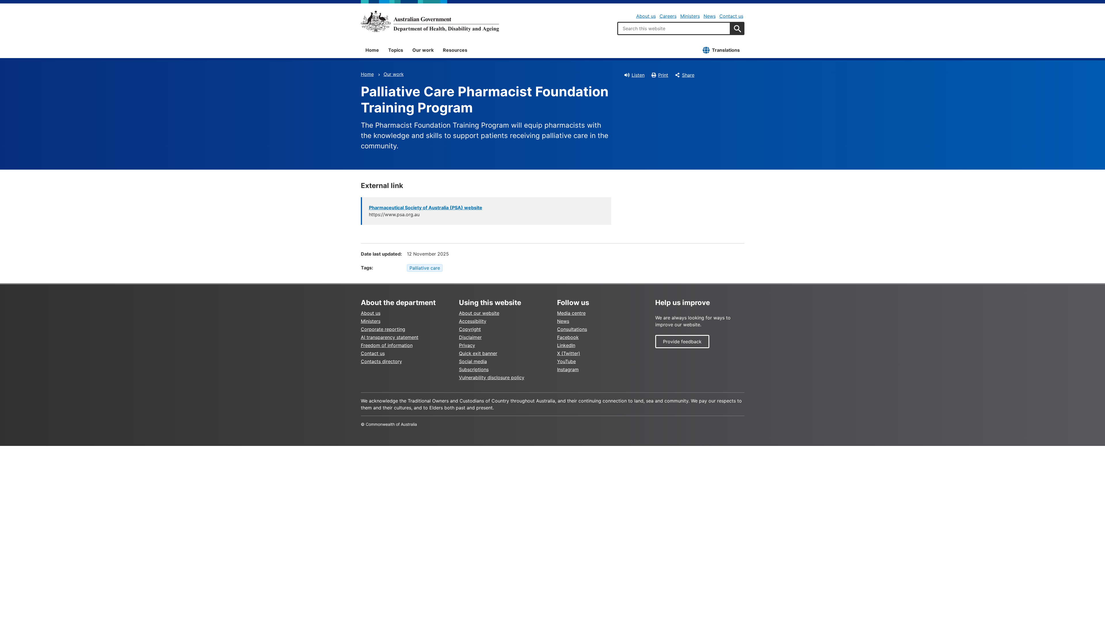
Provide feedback (682, 341)
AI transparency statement (389, 337)
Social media (473, 361)
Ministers (690, 16)
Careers (668, 16)
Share (688, 75)
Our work (423, 50)
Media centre (571, 313)
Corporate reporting (383, 329)
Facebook (568, 337)
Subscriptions (474, 369)
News (710, 16)
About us (646, 16)
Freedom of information (387, 345)
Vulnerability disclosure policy (491, 377)
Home (372, 50)
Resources (455, 50)
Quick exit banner (478, 353)
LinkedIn (566, 345)
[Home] (430, 21)
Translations (726, 50)
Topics (395, 50)
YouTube (566, 361)
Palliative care (424, 268)
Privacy (467, 345)
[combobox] (674, 28)
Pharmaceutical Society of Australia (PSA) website (425, 207)
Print (663, 75)
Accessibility (472, 321)
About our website (479, 313)
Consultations (572, 329)
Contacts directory (381, 361)
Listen (638, 75)
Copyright (470, 329)
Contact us (731, 16)
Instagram (568, 369)
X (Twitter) (568, 353)
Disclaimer (470, 337)
